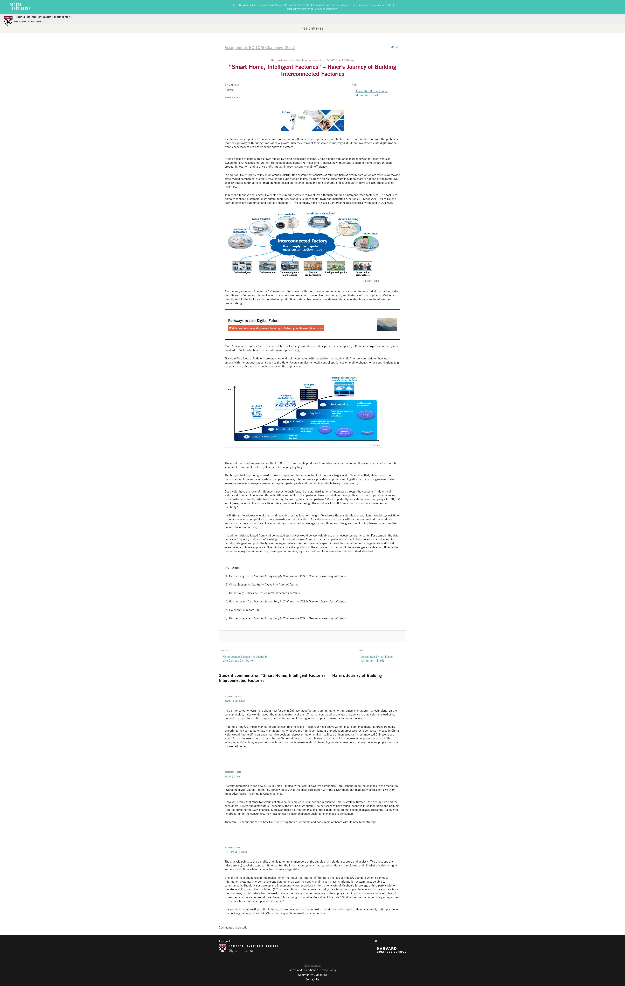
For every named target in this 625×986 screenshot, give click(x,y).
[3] (390, 202)
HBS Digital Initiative (247, 4)
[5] (261, 467)
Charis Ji (234, 84)
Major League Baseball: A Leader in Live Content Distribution (245, 658)
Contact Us (312, 979)
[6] (357, 483)
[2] (290, 202)
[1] (359, 198)
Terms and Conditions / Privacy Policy (312, 970)
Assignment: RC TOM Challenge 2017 (260, 47)
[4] (298, 350)
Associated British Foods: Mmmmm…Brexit (371, 93)
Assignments (312, 28)
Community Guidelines (312, 974)
